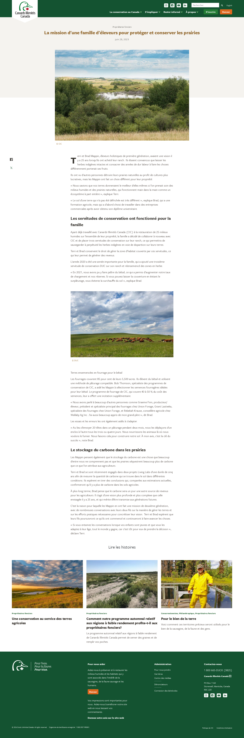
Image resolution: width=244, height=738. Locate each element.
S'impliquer (151, 12)
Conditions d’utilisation (224, 728)
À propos (191, 12)
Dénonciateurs (160, 684)
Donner (226, 11)
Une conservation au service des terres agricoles (42, 620)
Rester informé (172, 12)
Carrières (158, 673)
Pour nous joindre (162, 669)
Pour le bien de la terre (178, 618)
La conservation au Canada (124, 12)
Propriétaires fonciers (122, 26)
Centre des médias (162, 677)
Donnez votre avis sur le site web (106, 718)
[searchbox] (205, 5)
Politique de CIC (207, 728)
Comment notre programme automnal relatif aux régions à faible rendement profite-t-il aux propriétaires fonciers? (121, 623)
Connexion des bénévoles (165, 690)
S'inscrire (211, 11)
